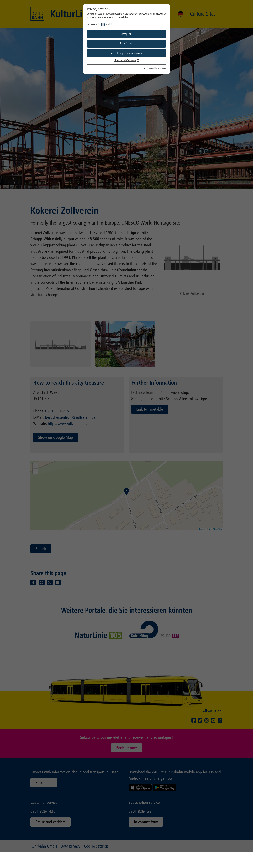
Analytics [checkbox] (110, 24)
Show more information (125, 60)
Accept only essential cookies (126, 53)
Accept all (126, 34)
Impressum (149, 68)
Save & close (126, 43)
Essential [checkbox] (95, 24)
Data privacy (160, 68)
